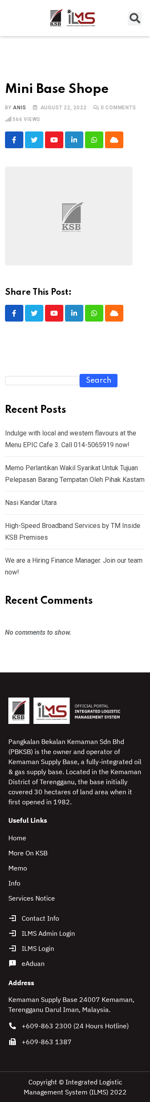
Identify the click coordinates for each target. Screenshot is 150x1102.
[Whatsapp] (94, 139)
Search (98, 380)
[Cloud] (114, 139)
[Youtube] (54, 139)
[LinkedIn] (74, 139)
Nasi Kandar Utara (31, 503)
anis (19, 108)
